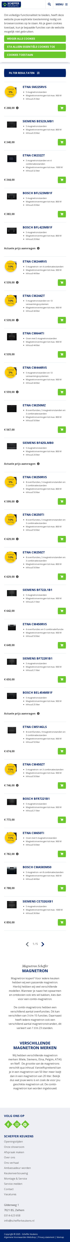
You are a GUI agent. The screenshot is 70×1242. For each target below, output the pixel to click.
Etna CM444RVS (35, 367)
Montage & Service (15, 1178)
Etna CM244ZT (34, 296)
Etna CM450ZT (34, 764)
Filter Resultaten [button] (22, 73)
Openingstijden (13, 1141)
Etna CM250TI (33, 515)
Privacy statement (46, 1237)
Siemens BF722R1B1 (37, 658)
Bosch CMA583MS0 (37, 867)
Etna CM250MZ (34, 405)
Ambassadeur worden (17, 1168)
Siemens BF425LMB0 (38, 443)
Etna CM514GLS (35, 727)
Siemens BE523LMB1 (38, 121)
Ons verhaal (11, 1163)
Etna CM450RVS (35, 624)
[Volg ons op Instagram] (16, 1125)
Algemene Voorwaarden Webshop (20, 1237)
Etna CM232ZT (34, 155)
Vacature (9, 1194)
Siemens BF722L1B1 (37, 590)
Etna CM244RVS (35, 261)
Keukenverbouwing (16, 1173)
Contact (9, 1189)
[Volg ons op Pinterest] (25, 1125)
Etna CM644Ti (33, 333)
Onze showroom (14, 1147)
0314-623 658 (12, 1215)
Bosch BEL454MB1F (37, 692)
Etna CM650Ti (33, 833)
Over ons (9, 1157)
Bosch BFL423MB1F (37, 227)
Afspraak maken (14, 1152)
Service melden (13, 1184)
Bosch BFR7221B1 (36, 799)
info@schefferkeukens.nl (19, 1220)
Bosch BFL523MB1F (37, 193)
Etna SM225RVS (34, 87)
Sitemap (60, 1237)
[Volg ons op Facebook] (8, 1125)
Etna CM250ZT (34, 552)
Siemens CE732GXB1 (38, 901)
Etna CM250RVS (35, 477)
